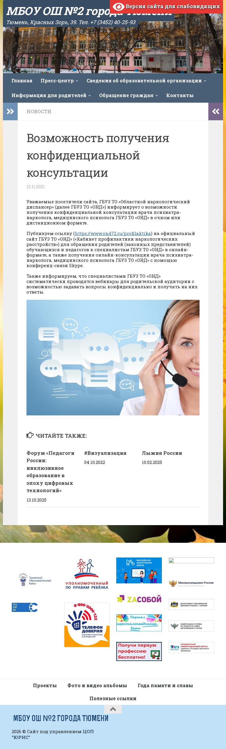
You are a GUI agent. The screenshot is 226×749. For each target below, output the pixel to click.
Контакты (180, 95)
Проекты (45, 685)
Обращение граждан (126, 95)
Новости (38, 111)
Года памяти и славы (165, 685)
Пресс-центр (57, 80)
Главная (21, 80)
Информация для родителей (49, 95)
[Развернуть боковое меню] (10, 111)
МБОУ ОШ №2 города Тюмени (89, 10)
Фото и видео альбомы (97, 685)
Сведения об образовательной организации (144, 80)
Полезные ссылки (113, 698)
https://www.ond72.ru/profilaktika (113, 233)
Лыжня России (162, 453)
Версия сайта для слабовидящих (172, 6)
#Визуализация (106, 453)
